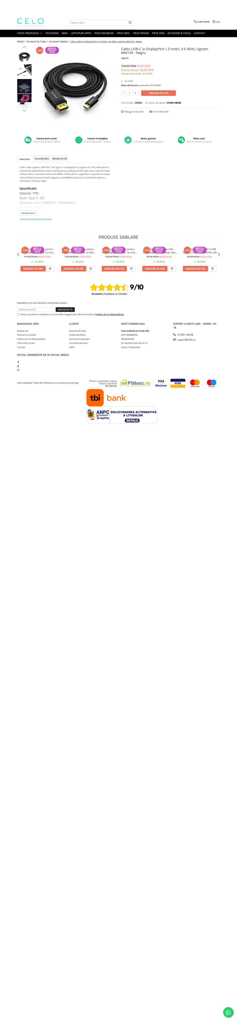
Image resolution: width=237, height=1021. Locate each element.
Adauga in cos (158, 93)
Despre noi (22, 330)
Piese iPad (158, 33)
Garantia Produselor (79, 339)
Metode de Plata (77, 330)
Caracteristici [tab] (42, 158)
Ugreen (125, 58)
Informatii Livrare (26, 343)
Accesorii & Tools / (37, 41)
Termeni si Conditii (26, 334)
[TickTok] (18, 365)
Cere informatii (160, 111)
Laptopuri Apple (81, 33)
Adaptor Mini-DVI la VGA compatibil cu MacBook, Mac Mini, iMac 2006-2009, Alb (159, 250)
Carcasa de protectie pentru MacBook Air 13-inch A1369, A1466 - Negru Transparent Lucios (78, 250)
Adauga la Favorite (134, 111)
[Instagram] (18, 370)
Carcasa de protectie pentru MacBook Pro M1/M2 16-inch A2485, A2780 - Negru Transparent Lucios (118, 250)
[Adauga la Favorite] (50, 268)
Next (24, 110)
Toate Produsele (28, 33)
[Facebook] (18, 361)
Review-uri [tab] (59, 158)
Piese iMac (123, 33)
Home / (21, 41)
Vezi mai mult (28, 213)
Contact (199, 33)
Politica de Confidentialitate (109, 314)
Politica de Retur (77, 334)
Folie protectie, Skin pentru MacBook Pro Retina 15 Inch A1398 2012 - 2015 (37, 250)
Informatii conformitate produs (36, 219)
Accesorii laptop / (59, 41)
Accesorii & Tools (179, 33)
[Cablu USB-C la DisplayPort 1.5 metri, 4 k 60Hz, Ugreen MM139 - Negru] (74, 87)
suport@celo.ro (186, 339)
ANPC (72, 347)
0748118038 (185, 334)
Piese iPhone (141, 33)
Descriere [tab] (25, 159)
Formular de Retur (78, 343)
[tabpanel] (74, 87)
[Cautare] (130, 23)
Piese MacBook (104, 33)
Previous (24, 47)
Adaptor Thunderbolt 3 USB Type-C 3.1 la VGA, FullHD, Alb (200, 250)
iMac (65, 33)
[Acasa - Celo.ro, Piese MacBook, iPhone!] (34, 22)
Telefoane (52, 33)
